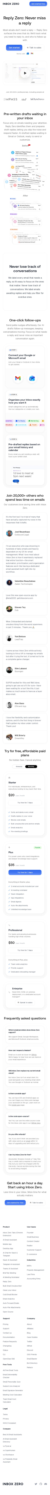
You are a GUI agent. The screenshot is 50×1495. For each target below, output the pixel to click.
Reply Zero (7, 1281)
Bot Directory (32, 1363)
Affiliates (30, 1328)
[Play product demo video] (25, 73)
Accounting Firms (33, 1279)
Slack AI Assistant (10, 1260)
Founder (30, 1233)
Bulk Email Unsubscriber (12, 1286)
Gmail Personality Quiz (12, 1382)
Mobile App (7, 1244)
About (29, 1324)
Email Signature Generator (13, 1390)
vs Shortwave (8, 1455)
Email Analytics (9, 1299)
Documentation (9, 1337)
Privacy (6, 1419)
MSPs (29, 1266)
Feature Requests (10, 1341)
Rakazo (30, 1367)
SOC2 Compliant (9, 1423)
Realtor (30, 1246)
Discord (30, 1350)
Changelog (7, 1346)
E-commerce (32, 1254)
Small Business (33, 1237)
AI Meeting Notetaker (11, 1277)
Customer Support (34, 1250)
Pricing (5, 1324)
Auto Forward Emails (11, 1303)
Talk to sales (35, 47)
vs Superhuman (9, 1450)
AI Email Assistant (10, 1240)
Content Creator (33, 1241)
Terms (5, 1414)
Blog (28, 1333)
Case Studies (32, 1337)
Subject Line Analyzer (11, 1386)
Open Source (8, 1312)
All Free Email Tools (10, 1370)
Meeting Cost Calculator (12, 1395)
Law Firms (31, 1274)
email (28, 1141)
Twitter (29, 1341)
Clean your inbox (9, 1290)
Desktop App (8, 1248)
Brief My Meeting (9, 1273)
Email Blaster (32, 1359)
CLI (4, 1354)
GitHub (34, 1055)
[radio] (19, 766)
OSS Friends (32, 1354)
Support (6, 1328)
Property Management (35, 1270)
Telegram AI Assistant (11, 1264)
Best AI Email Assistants (12, 1434)
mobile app (16, 1105)
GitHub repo (35, 1123)
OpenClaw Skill (9, 1359)
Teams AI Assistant (10, 1269)
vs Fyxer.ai (7, 1446)
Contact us (7, 1333)
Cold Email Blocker (10, 1294)
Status (5, 1350)
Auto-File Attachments (11, 1307)
